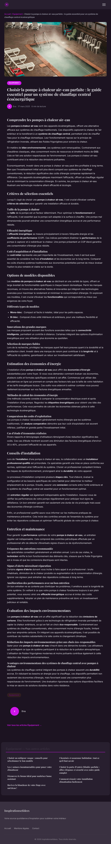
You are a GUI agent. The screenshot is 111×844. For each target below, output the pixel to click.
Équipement (17, 14)
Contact (35, 828)
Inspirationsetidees (17, 810)
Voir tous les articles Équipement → (24, 725)
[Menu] (104, 4)
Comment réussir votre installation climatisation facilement (76, 780)
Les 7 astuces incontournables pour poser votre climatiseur (29, 768)
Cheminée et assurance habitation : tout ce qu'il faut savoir (79, 759)
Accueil (7, 14)
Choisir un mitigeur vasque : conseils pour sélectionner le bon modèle (27, 759)
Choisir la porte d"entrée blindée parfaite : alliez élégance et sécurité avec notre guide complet (79, 770)
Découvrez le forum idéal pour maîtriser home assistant (29, 777)
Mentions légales (21, 828)
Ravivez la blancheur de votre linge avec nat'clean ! (26, 786)
